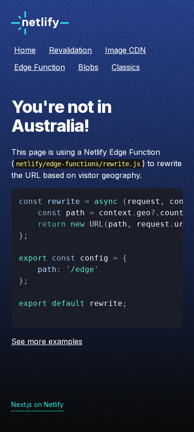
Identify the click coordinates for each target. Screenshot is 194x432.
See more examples (46, 341)
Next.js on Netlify (37, 404)
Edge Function (39, 67)
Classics (126, 67)
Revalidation (70, 50)
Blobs (88, 67)
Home (25, 50)
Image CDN (125, 50)
